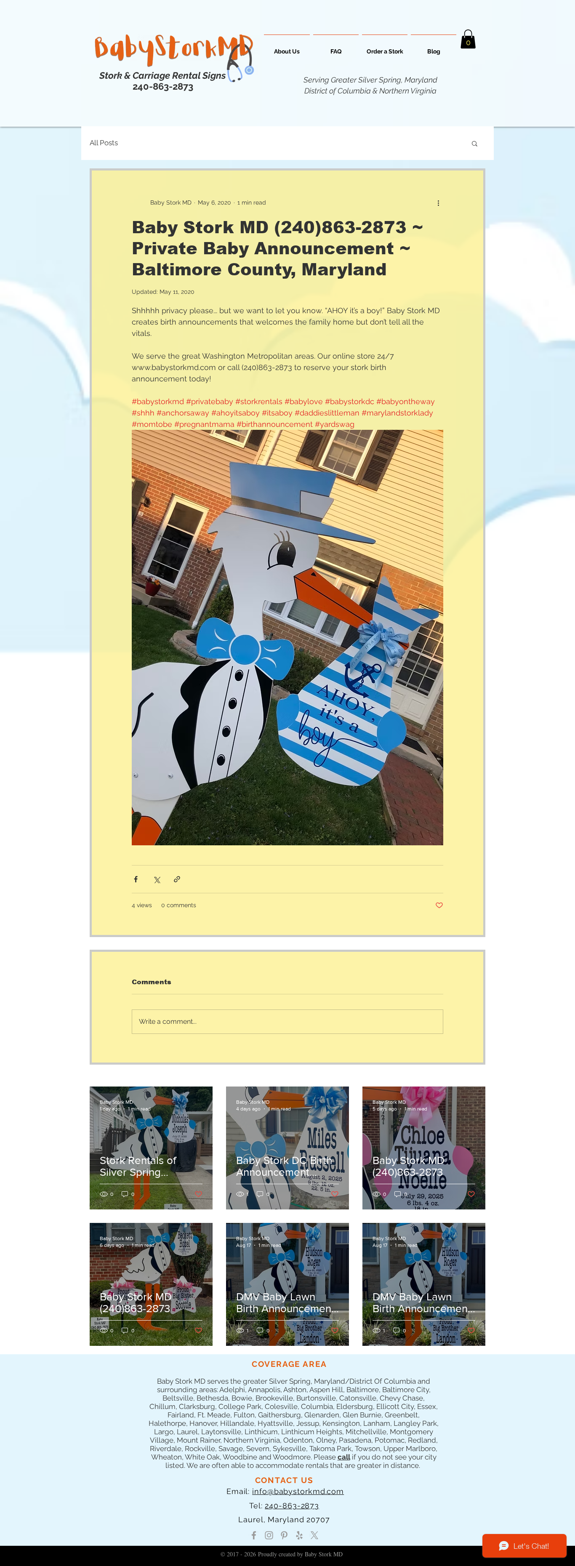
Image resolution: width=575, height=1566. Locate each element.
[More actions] (438, 202)
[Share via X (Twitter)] (156, 879)
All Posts (104, 142)
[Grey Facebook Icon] (253, 1535)
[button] (468, 38)
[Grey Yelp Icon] (299, 1535)
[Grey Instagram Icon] (269, 1535)
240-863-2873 (292, 1505)
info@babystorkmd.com (298, 1491)
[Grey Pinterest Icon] (284, 1535)
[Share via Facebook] (136, 879)
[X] (314, 1535)
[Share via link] (177, 879)
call (344, 1457)
